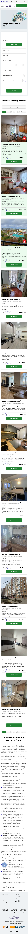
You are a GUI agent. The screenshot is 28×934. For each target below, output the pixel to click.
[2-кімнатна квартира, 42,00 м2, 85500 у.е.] (14, 335)
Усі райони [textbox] (6, 50)
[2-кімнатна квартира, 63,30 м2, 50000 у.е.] (14, 590)
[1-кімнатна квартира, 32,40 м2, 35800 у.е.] (14, 128)
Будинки (17, 898)
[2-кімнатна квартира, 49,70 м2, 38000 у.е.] (14, 180)
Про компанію (4, 894)
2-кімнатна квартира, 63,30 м (11, 606)
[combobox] (14, 50)
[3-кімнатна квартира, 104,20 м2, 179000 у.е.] (14, 385)
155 (22, 112)
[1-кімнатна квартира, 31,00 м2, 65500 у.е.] (14, 232)
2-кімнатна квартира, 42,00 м (11, 351)
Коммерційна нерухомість (18, 900)
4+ (24, 65)
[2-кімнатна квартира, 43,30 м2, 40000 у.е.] (14, 283)
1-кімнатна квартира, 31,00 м (11, 248)
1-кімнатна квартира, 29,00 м (11, 453)
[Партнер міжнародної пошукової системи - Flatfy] (5, 927)
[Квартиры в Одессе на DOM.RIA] (18, 927)
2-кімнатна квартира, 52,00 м (11, 709)
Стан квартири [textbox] (7, 70)
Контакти (3, 905)
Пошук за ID (14, 44)
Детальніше (14, 161)
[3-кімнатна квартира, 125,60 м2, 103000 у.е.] (14, 487)
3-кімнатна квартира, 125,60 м (11, 503)
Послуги (3, 896)
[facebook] (14, 1)
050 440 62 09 (23, 911)
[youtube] (17, 1)
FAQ (2, 898)
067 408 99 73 (14, 911)
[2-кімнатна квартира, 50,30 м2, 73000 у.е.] (14, 538)
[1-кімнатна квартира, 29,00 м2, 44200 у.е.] (14, 437)
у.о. (25, 80)
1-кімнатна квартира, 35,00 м (11, 658)
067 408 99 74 (6, 1)
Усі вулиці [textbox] (5, 55)
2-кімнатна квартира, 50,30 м (11, 554)
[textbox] (14, 85)
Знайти (14, 90)
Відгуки (3, 900)
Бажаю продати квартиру (21, 5)
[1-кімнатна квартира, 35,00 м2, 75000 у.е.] (14, 642)
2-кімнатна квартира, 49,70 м (11, 196)
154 (19, 112)
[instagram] (11, 1)
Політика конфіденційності (14, 923)
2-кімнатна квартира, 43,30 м (11, 299)
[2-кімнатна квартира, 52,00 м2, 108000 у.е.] (14, 693)
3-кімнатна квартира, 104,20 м (11, 401)
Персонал (3, 904)
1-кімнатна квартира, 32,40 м (11, 144)
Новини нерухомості (6, 902)
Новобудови (18, 896)
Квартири (17, 894)
